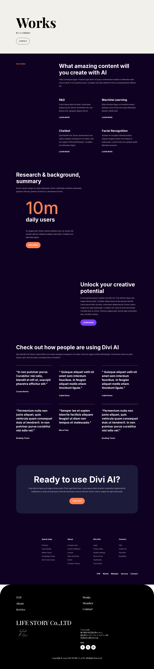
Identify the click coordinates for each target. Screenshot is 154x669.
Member (114, 574)
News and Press (73, 556)
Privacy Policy (98, 549)
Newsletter (122, 556)
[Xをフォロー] (88, 647)
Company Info (73, 545)
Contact (23, 41)
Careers (70, 552)
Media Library (47, 552)
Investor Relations (74, 549)
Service (124, 574)
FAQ (120, 545)
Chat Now (122, 552)
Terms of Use (98, 556)
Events (70, 560)
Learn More (64, 117)
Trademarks (97, 560)
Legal (95, 545)
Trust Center (97, 563)
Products (45, 545)
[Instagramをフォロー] (93, 647)
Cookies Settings (99, 552)
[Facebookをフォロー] (82, 647)
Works (106, 574)
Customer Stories (74, 563)
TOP (98, 574)
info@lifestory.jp (91, 638)
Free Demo (33, 245)
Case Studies (46, 549)
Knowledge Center (48, 556)
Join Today (77, 501)
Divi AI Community (48, 560)
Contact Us (123, 549)
